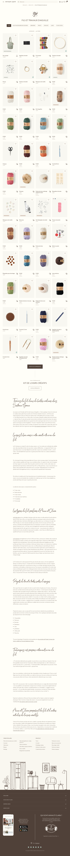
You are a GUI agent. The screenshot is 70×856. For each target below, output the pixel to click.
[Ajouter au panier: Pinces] (17, 82)
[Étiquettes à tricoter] (59, 178)
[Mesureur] (26, 207)
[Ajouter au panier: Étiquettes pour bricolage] (17, 273)
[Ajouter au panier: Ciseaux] (17, 164)
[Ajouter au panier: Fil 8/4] (66, 82)
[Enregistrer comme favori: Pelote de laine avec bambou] (48, 280)
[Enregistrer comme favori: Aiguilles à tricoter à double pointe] (65, 309)
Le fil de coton (16, 517)
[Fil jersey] (26, 178)
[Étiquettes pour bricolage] (10, 261)
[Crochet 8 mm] (59, 151)
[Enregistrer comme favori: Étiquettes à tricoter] (65, 171)
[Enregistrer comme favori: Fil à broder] (48, 35)
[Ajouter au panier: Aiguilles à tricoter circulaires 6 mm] (33, 357)
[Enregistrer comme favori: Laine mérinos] (65, 253)
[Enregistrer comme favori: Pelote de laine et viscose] (32, 280)
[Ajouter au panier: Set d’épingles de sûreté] (50, 220)
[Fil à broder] (43, 43)
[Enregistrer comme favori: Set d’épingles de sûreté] (48, 200)
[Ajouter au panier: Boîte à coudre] (66, 246)
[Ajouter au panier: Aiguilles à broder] (33, 55)
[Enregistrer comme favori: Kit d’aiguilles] (48, 89)
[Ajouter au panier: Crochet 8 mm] (66, 164)
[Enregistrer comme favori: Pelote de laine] (48, 226)
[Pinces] (10, 69)
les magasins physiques (40, 426)
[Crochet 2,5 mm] (26, 317)
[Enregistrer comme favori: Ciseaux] (15, 143)
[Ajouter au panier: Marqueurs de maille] (50, 82)
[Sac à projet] (10, 43)
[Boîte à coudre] (59, 233)
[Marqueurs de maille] (43, 69)
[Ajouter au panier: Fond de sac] (17, 329)
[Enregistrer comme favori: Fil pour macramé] (65, 200)
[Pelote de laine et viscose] (26, 288)
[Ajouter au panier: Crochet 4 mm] (17, 357)
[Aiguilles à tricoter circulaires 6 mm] (26, 344)
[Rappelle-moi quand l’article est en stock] (17, 56)
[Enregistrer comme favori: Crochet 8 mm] (65, 143)
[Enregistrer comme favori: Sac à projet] (15, 35)
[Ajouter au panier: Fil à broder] (50, 55)
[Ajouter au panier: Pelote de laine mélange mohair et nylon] (50, 191)
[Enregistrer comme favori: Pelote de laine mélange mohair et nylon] (48, 171)
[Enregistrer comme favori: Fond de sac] (15, 309)
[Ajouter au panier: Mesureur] (33, 220)
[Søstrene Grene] (10, 1)
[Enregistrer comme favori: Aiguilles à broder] (32, 35)
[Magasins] (60, 2)
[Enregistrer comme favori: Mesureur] (32, 200)
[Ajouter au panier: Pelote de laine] (50, 246)
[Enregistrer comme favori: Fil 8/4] (65, 61)
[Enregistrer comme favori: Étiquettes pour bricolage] (15, 253)
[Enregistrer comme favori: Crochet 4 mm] (15, 336)
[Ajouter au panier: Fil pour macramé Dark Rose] (66, 220)
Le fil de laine (16, 538)
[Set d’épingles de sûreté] (43, 207)
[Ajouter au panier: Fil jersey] (33, 191)
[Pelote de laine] (43, 233)
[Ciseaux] (10, 151)
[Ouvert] (3, 2)
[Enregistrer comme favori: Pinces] (15, 61)
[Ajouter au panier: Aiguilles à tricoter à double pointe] (66, 329)
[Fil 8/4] (59, 69)
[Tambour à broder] (59, 43)
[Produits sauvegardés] (64, 2)
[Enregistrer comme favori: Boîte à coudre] (65, 226)
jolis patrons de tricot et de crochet (28, 701)
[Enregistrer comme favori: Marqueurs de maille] (48, 61)
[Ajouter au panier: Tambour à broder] (66, 55)
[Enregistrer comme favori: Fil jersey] (32, 171)
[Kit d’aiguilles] (43, 96)
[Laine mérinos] (59, 261)
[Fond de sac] (10, 317)
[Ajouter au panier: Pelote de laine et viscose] (33, 301)
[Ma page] (62, 2)
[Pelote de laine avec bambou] (43, 288)
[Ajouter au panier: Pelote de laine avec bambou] (50, 301)
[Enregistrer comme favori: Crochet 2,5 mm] (32, 309)
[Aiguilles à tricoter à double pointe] (59, 317)
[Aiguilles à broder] (26, 43)
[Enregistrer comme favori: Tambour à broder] (65, 35)
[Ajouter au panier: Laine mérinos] (66, 273)
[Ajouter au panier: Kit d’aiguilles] (50, 109)
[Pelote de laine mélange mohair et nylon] (43, 178)
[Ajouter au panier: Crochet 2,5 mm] (33, 329)
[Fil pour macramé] (59, 207)
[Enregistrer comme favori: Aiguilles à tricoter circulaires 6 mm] (32, 336)
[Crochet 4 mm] (10, 344)
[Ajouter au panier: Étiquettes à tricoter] (66, 191)
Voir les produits (35, 388)
